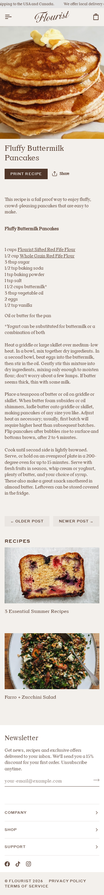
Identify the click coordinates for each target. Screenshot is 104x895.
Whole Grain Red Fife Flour (47, 256)
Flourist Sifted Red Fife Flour (46, 249)
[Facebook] (7, 864)
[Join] (94, 780)
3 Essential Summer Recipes (37, 611)
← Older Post (27, 521)
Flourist (21, 881)
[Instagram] (28, 864)
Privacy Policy (67, 881)
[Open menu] (13, 17)
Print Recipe (26, 174)
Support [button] (15, 847)
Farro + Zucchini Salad (30, 697)
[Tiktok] (18, 864)
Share (64, 173)
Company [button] (16, 812)
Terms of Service (27, 886)
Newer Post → (76, 521)
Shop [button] (11, 829)
